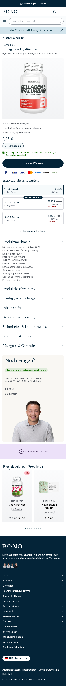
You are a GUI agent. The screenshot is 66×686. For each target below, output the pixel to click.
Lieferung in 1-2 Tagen (35, 3)
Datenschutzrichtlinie (49, 669)
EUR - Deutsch (15, 658)
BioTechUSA (8, 45)
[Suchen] (59, 21)
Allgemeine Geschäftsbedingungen (19, 669)
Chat (11, 389)
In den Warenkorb (35, 163)
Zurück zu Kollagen (15, 37)
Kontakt (11, 394)
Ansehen (45, 30)
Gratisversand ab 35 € (36, 451)
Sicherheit (7, 674)
